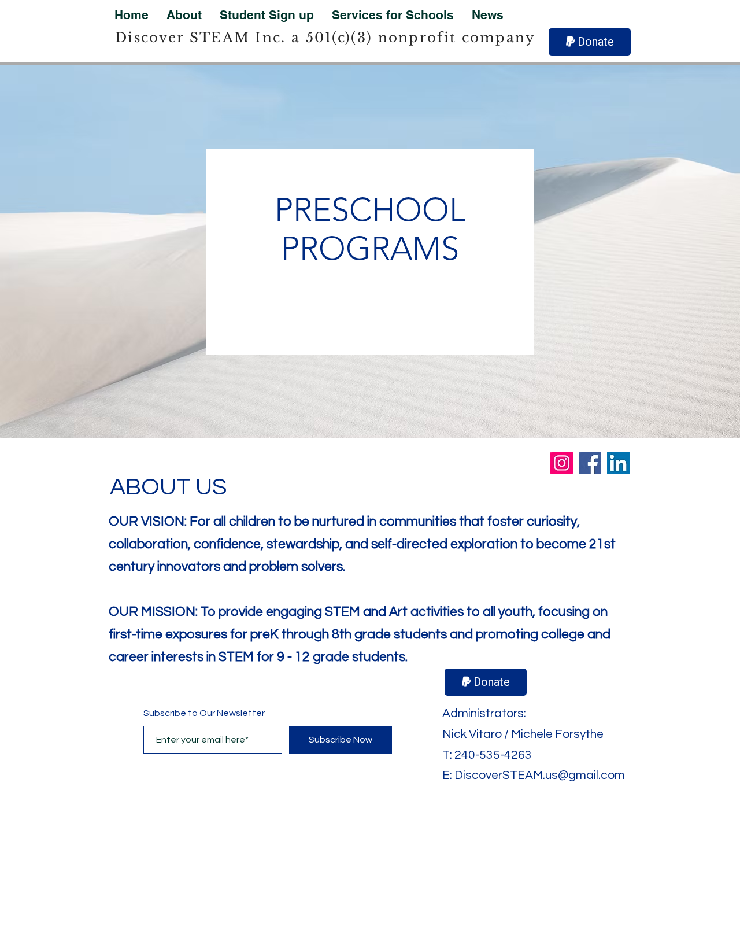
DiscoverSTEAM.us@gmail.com (539, 775)
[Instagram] (561, 463)
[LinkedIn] (618, 463)
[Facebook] (590, 463)
